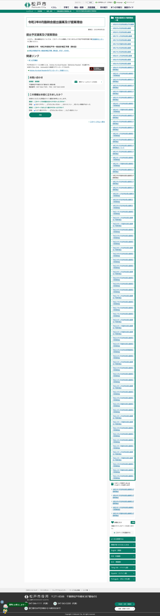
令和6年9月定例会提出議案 (122, 59)
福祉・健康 (79, 7)
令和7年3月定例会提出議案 (122, 52)
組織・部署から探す (124, 608)
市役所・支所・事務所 (124, 604)
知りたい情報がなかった (82, 104)
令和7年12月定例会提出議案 (122, 36)
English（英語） (116, 550)
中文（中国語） (116, 556)
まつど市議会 (33, 60)
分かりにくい (67, 104)
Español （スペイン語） (119, 573)
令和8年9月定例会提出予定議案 (123, 24)
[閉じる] (2, 602)
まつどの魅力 (116, 7)
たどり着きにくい (72, 110)
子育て (66, 7)
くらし (54, 7)
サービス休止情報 (74, 590)
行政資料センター (98, 39)
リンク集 (85, 590)
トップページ (29, 11)
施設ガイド (129, 7)
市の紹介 (104, 7)
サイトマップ (130, 2)
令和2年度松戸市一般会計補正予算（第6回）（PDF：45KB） (49, 50)
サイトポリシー (44, 590)
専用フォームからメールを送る (88, 82)
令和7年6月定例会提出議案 (122, 48)
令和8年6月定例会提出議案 (122, 28)
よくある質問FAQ (117, 539)
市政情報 (91, 7)
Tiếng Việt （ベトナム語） (120, 567)
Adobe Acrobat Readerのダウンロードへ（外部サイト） (49, 70)
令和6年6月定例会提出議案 (122, 63)
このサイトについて (32, 590)
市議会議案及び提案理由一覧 (64, 11)
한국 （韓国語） (116, 562)
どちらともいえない (53, 104)
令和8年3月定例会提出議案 (122, 32)
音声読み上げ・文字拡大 (105, 2)
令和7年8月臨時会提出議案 (122, 44)
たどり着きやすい (41, 110)
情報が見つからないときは (120, 545)
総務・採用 (49, 11)
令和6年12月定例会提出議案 (122, 55)
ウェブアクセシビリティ (59, 590)
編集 (133, 522)
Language (119, 2)
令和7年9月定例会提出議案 (122, 40)
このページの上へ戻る (97, 121)
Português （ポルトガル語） (121, 579)
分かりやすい (39, 104)
